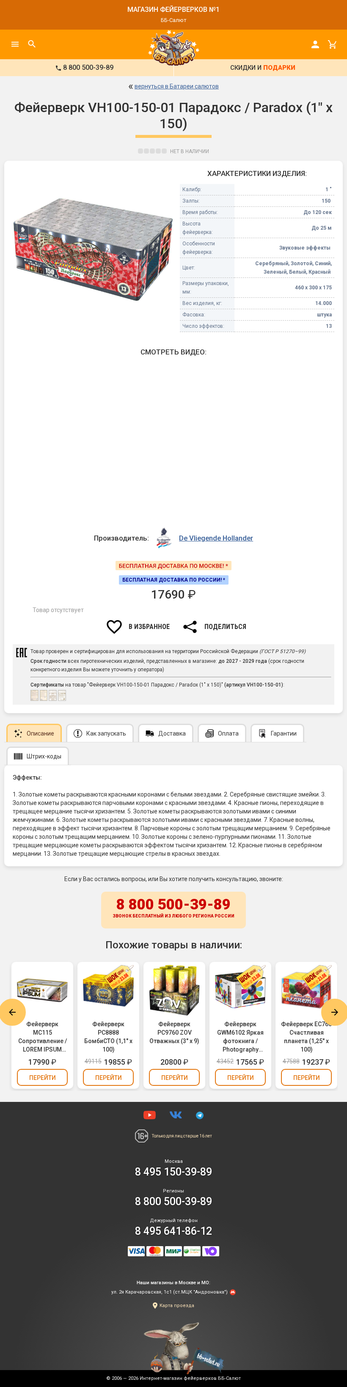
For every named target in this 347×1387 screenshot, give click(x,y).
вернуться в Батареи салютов (177, 86)
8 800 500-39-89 (173, 907)
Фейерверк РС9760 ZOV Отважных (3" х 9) (174, 1032)
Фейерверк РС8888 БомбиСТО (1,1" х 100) (108, 1037)
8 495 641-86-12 (173, 1231)
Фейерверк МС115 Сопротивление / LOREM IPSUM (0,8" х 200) (42, 1037)
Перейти (42, 1077)
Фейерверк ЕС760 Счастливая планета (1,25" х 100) (306, 1037)
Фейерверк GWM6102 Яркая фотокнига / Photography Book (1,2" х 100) (240, 1037)
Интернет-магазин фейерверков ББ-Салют (190, 1378)
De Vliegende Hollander (216, 538)
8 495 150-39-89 (173, 1172)
